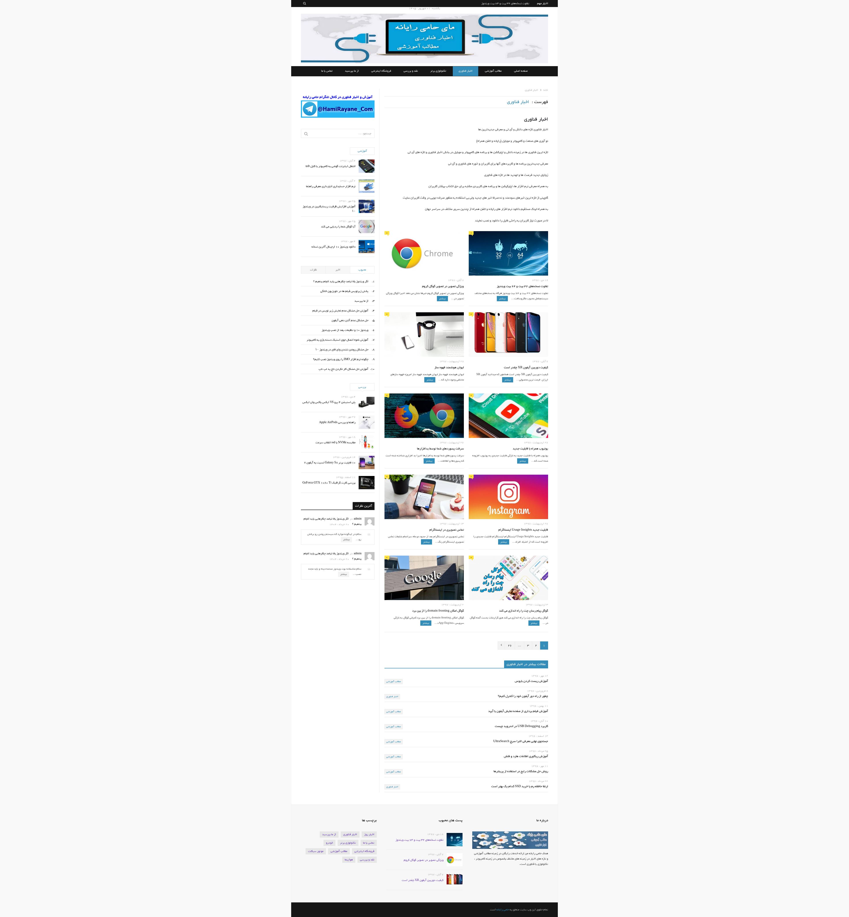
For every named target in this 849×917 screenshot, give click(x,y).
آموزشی (362, 151)
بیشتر (502, 298)
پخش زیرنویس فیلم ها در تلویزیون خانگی (344, 291)
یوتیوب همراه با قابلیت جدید (530, 449)
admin (357, 518)
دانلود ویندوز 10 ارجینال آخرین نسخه (334, 246)
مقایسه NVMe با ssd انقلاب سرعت (336, 442)
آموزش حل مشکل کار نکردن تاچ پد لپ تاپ (343, 369)
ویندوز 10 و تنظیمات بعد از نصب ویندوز (345, 330)
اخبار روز (369, 834)
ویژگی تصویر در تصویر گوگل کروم (509, 3)
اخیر (337, 269)
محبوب (362, 269)
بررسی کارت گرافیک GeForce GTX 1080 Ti (329, 482)
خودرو (329, 842)
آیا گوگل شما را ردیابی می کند (338, 226)
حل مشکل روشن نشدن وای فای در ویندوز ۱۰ (341, 349)
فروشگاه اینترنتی (381, 71)
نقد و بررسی (410, 71)
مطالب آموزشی (493, 71)
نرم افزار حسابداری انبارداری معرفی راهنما (331, 186)
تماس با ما (327, 71)
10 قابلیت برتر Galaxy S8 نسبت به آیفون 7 (330, 462)
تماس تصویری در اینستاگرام (446, 530)
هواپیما (349, 859)
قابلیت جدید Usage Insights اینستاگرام (523, 530)
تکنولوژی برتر (438, 71)
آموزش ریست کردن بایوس (531, 681)
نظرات (313, 269)
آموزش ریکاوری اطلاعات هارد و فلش (526, 756)
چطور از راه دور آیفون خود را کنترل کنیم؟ (523, 696)
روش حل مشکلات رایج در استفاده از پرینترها (520, 771)
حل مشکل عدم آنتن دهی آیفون (350, 320)
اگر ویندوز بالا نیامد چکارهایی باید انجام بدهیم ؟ (340, 281)
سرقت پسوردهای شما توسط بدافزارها (440, 449)
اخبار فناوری (465, 71)
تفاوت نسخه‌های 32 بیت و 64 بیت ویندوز (522, 286)
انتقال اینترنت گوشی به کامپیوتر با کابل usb (331, 166)
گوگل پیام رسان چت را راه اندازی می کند (523, 611)
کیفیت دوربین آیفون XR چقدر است (526, 367)
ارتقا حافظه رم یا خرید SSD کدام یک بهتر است (519, 786)
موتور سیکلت (315, 851)
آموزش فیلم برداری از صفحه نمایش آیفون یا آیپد (518, 711)
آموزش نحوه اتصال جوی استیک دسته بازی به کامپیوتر (337, 340)
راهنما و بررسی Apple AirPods (337, 422)
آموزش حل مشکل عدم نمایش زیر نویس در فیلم (340, 310)
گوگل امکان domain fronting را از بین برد (438, 611)
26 (510, 645)
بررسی (362, 387)
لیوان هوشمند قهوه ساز (449, 367)
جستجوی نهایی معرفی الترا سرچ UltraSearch (520, 741)
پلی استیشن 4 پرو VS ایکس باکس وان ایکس (329, 402)
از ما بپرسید (352, 71)
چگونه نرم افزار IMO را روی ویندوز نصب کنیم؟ (340, 359)
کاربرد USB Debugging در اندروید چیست (521, 726)
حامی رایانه (502, 909)
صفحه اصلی (521, 71)
